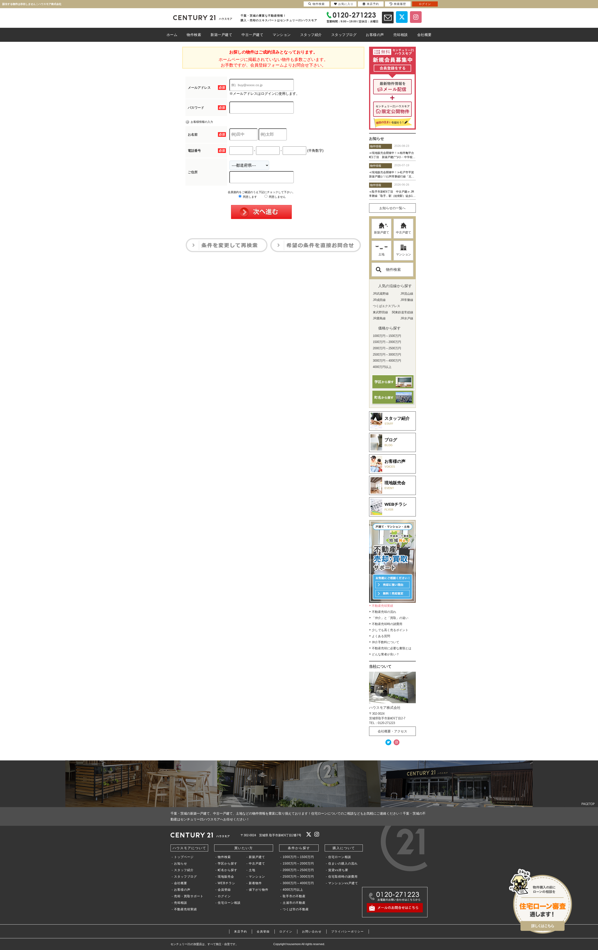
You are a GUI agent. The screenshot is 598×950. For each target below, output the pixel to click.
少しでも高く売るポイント (390, 630)
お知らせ (180, 863)
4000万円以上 (293, 889)
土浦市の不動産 (294, 902)
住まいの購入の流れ (343, 863)
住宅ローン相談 (229, 902)
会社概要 (180, 883)
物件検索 (393, 270)
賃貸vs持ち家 (338, 870)
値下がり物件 (258, 889)
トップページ (184, 857)
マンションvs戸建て (343, 883)
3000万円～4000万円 (298, 883)
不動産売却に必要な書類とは (391, 648)
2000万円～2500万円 (298, 870)
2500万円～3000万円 (298, 876)
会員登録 (224, 889)
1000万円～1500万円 (298, 857)
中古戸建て (403, 232)
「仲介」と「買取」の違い (390, 618)
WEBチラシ (226, 883)
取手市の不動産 (294, 896)
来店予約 (240, 931)
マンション (403, 254)
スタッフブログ (185, 876)
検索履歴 (400, 4)
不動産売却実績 (382, 605)
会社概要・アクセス (392, 731)
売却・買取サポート (188, 896)
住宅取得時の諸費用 (343, 876)
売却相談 (180, 902)
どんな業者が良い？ (385, 654)
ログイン (224, 896)
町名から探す (227, 870)
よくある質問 (381, 636)
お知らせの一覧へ (392, 208)
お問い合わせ (312, 931)
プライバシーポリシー (347, 931)
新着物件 (255, 883)
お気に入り (345, 4)
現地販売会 (226, 876)
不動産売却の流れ (384, 612)
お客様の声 (182, 889)
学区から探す (227, 863)
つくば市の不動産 (296, 909)
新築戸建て (381, 232)
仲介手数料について (385, 642)
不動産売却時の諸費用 (387, 624)
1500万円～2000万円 (298, 863)
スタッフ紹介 (184, 870)
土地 (381, 254)
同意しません (277, 196)
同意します (249, 196)
